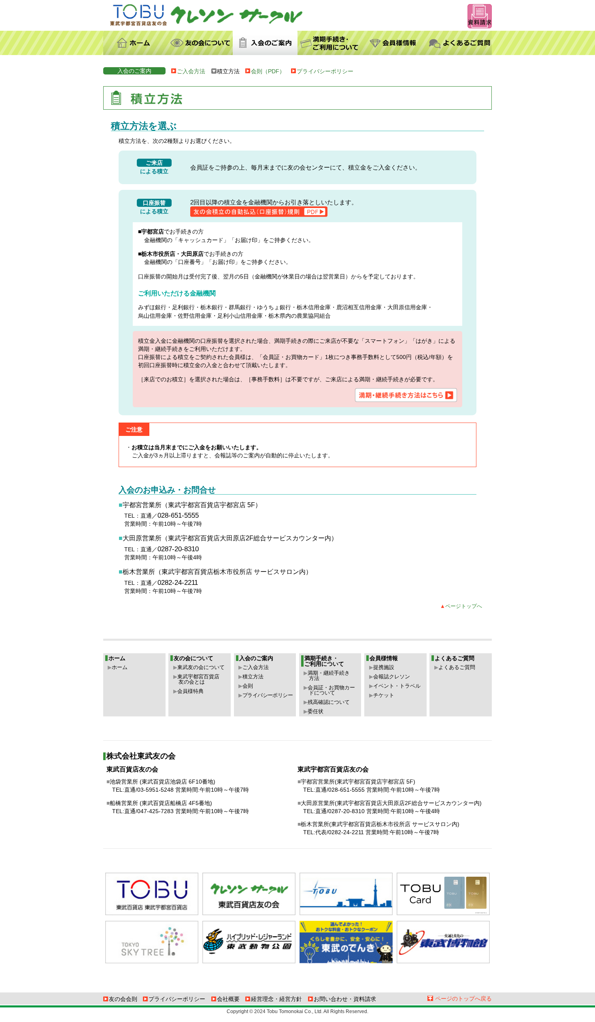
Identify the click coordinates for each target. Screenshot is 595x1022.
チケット (383, 695)
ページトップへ (463, 606)
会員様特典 (190, 691)
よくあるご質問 (456, 667)
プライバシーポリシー (325, 71)
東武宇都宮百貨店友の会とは (198, 679)
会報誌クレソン (391, 677)
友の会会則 (123, 999)
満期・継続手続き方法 (329, 675)
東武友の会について (201, 667)
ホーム (120, 667)
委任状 (315, 711)
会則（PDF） (268, 71)
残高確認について (329, 702)
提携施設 (383, 667)
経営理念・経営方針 (276, 999)
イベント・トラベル (397, 686)
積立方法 (253, 677)
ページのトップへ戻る (463, 998)
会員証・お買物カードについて (331, 690)
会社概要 (228, 999)
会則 (247, 686)
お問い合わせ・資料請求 (345, 999)
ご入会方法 (191, 71)
